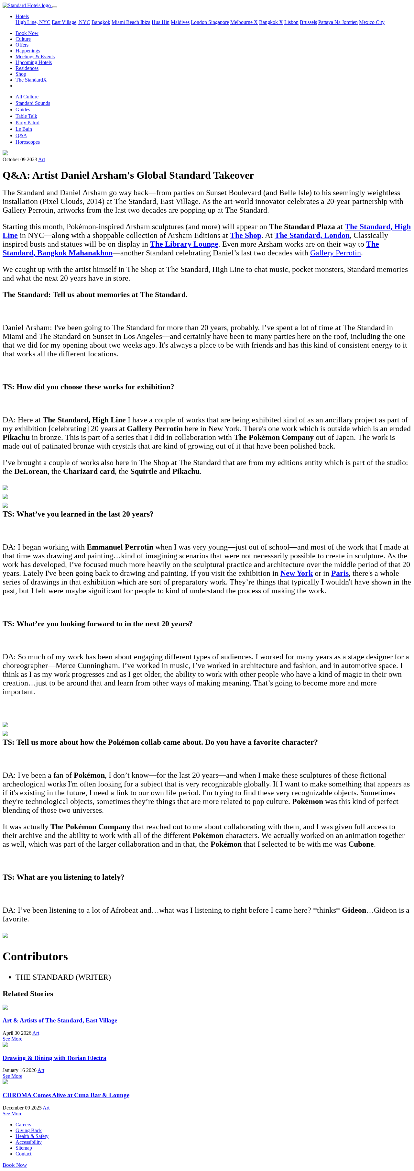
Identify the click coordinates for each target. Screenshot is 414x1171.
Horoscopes (28, 142)
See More (12, 1039)
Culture (23, 39)
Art (41, 159)
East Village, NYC (71, 22)
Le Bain (24, 129)
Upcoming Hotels (34, 62)
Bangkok (101, 22)
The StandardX (31, 80)
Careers (23, 1124)
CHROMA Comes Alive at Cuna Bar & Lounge (66, 1095)
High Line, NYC (33, 22)
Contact (23, 1153)
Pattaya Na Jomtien (338, 22)
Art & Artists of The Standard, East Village (60, 1020)
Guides (23, 109)
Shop (21, 74)
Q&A (21, 135)
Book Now (27, 33)
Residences (27, 68)
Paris (340, 573)
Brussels (308, 22)
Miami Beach (126, 22)
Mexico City (372, 22)
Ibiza (145, 22)
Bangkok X (271, 22)
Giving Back (29, 1130)
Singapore (218, 22)
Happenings (28, 50)
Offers (22, 45)
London (199, 22)
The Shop (245, 235)
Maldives (180, 22)
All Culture (27, 96)
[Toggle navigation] (54, 7)
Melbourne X (244, 22)
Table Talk (26, 116)
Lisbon (291, 22)
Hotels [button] (22, 16)
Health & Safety (32, 1136)
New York (296, 573)
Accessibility (29, 1142)
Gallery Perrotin (335, 253)
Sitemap (24, 1148)
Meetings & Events (35, 56)
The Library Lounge (184, 244)
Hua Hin (160, 22)
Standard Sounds (33, 103)
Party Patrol (27, 122)
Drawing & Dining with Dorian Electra (54, 1057)
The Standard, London (312, 235)
